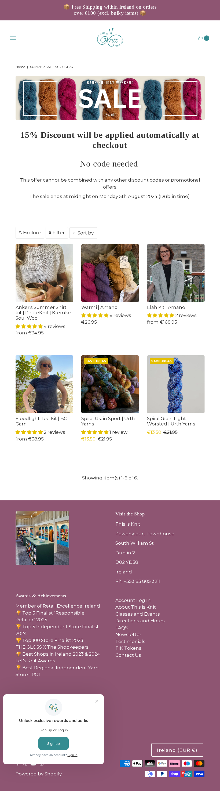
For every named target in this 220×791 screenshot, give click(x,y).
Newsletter (128, 634)
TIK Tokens (128, 648)
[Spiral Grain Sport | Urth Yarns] (110, 384)
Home (20, 67)
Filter (59, 232)
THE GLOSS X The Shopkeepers (52, 647)
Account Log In (133, 600)
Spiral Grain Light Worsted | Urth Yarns (171, 421)
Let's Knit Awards (35, 660)
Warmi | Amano (99, 307)
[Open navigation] (13, 38)
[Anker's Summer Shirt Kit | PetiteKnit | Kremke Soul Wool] (44, 273)
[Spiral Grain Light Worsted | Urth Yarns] (176, 384)
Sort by (86, 233)
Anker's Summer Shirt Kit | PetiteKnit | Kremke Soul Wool (43, 313)
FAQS (121, 627)
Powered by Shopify (39, 773)
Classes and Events (137, 614)
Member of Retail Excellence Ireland (58, 606)
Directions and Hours (140, 620)
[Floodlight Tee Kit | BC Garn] (44, 384)
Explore (32, 232)
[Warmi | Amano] (110, 273)
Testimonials (130, 641)
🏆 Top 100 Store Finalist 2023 (49, 640)
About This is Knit (135, 607)
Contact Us (128, 655)
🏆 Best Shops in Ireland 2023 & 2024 (58, 654)
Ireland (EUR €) (177, 750)
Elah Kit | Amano (166, 307)
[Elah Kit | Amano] (176, 273)
